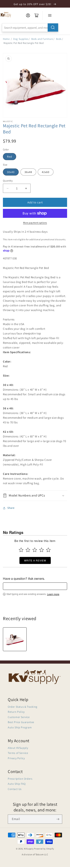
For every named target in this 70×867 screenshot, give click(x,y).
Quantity (8, 180)
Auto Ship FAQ (17, 783)
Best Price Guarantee (21, 722)
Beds (58, 39)
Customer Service (19, 717)
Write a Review (35, 560)
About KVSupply (18, 748)
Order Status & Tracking (22, 706)
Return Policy (16, 712)
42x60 (45, 172)
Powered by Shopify (44, 848)
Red (9, 156)
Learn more (53, 594)
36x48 (28, 172)
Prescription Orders (20, 778)
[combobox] (30, 27)
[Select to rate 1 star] (21, 550)
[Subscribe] (57, 819)
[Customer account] (28, 15)
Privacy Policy (16, 758)
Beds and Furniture (42, 39)
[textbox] (35, 586)
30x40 (11, 172)
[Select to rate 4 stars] (41, 550)
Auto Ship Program (20, 727)
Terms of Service (18, 753)
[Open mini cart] (36, 15)
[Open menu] (50, 15)
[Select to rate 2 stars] (28, 550)
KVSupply (29, 848)
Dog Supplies (20, 39)
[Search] (53, 27)
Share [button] (11, 508)
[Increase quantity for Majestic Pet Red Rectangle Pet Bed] (26, 188)
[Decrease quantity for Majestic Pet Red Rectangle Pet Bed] (7, 188)
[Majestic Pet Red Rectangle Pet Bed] (14, 639)
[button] (35, 496)
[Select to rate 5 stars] (48, 550)
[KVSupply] (6, 14)
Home (6, 39)
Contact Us (15, 789)
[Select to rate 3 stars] (35, 550)
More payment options (35, 222)
